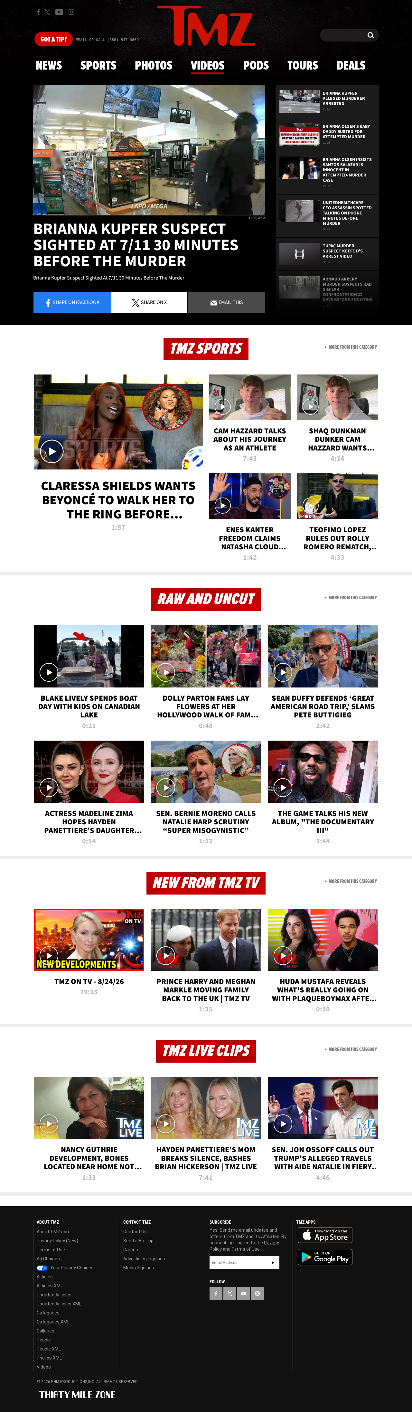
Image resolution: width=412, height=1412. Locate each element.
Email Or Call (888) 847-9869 (107, 40)
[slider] (149, 215)
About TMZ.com (53, 1231)
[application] (149, 150)
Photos (153, 66)
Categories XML (53, 1321)
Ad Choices (48, 1258)
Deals (351, 66)
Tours (302, 66)
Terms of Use (51, 1249)
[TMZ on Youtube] (59, 12)
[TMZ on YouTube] (243, 1293)
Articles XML (50, 1285)
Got (54, 39)
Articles (45, 1276)
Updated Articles (54, 1294)
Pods (256, 66)
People (44, 1339)
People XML (49, 1348)
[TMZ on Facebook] (38, 12)
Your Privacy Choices (71, 1267)
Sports (98, 66)
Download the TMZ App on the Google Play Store (325, 1257)
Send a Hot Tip (138, 1240)
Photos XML (49, 1357)
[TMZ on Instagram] (71, 12)
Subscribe (273, 1262)
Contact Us (135, 1231)
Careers (131, 1249)
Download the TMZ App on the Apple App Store (325, 1235)
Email (230, 302)
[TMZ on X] (48, 12)
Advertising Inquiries (144, 1258)
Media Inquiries (138, 1267)
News (49, 66)
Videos (207, 66)
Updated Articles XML (59, 1303)
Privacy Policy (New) (57, 1240)
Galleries (45, 1330)
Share (76, 302)
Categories (48, 1312)
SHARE (154, 302)
